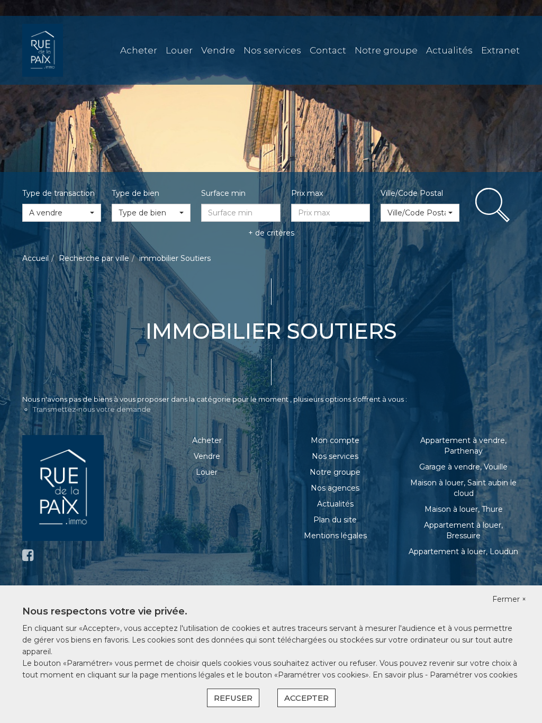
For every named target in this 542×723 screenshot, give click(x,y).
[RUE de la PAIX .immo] (42, 50)
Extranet (500, 50)
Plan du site (335, 520)
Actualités (449, 50)
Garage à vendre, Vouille (463, 467)
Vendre (218, 50)
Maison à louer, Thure (463, 509)
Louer (179, 50)
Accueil (35, 258)
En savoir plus (399, 675)
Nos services (272, 50)
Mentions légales (335, 535)
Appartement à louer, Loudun (463, 551)
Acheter (138, 50)
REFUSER (233, 698)
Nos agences (335, 488)
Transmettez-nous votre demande (92, 409)
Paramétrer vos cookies (473, 675)
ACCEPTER (306, 698)
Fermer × (509, 599)
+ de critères (271, 233)
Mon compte (335, 440)
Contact (328, 50)
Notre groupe (386, 50)
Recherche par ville (94, 258)
